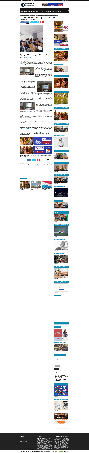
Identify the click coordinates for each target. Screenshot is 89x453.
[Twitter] (67, 0)
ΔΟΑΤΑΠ (25, 156)
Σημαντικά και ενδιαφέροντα (28, 15)
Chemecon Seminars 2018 (27, 155)
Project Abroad (37, 155)
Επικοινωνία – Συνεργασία (24, 440)
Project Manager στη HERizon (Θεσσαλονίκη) (60, 380)
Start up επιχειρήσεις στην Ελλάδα (25, 164)
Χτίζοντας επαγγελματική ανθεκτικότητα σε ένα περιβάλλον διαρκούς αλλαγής (61, 376)
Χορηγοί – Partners (23, 442)
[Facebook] (61, 0)
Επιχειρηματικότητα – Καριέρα (44, 9)
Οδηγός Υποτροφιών (25, 128)
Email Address (57, 359)
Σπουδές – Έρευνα (28, 9)
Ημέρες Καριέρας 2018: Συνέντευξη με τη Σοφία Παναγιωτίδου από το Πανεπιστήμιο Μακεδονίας (44, 165)
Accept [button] (66, 451)
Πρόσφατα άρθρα (33, 15)
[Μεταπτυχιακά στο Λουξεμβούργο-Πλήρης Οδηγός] (47, 184)
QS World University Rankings (43, 155)
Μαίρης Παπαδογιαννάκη (26, 57)
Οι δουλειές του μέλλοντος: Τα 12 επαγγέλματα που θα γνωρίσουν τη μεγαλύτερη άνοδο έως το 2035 (61, 372)
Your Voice (63, 9)
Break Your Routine (55, 9)
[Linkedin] (64, 0)
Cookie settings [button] (61, 451)
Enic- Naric (32, 155)
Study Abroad (42, 11)
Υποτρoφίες (35, 9)
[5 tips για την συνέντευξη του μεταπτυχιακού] (36, 184)
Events (37, 11)
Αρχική (22, 9)
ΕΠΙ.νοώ (28, 156)
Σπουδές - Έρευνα (22, 15)
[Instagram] (62, 0)
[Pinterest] (65, 0)
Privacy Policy (48, 11)
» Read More (56, 61)
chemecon (21, 156)
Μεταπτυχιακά (48, 15)
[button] (68, 10)
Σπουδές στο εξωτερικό (43, 15)
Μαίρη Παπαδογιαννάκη (24, 19)
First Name (56, 362)
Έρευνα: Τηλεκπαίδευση (56, 11)
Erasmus (57, 15)
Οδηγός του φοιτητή (25, 11)
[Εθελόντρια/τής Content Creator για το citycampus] (25, 184)
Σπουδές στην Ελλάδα (38, 15)
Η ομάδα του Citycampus (23, 441)
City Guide (33, 11)
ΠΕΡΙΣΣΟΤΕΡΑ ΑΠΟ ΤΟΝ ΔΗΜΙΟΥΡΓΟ (32, 178)
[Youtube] (68, 0)
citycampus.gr (40, 133)
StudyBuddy (49, 155)
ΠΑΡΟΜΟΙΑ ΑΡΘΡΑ (23, 178)
